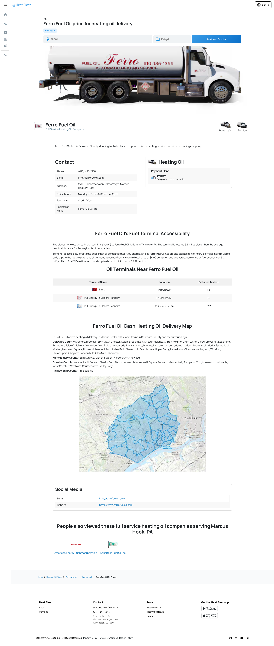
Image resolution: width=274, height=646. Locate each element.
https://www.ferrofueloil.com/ (116, 505)
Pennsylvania (71, 577)
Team (150, 615)
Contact (43, 611)
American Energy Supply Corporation (75, 553)
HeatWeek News (155, 611)
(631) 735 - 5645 (101, 611)
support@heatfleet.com (105, 607)
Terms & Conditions (108, 637)
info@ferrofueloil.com (112, 498)
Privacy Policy (90, 637)
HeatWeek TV (154, 607)
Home (40, 577)
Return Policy (126, 637)
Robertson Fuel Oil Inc (113, 553)
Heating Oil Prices (54, 577)
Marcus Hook (86, 577)
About (42, 607)
